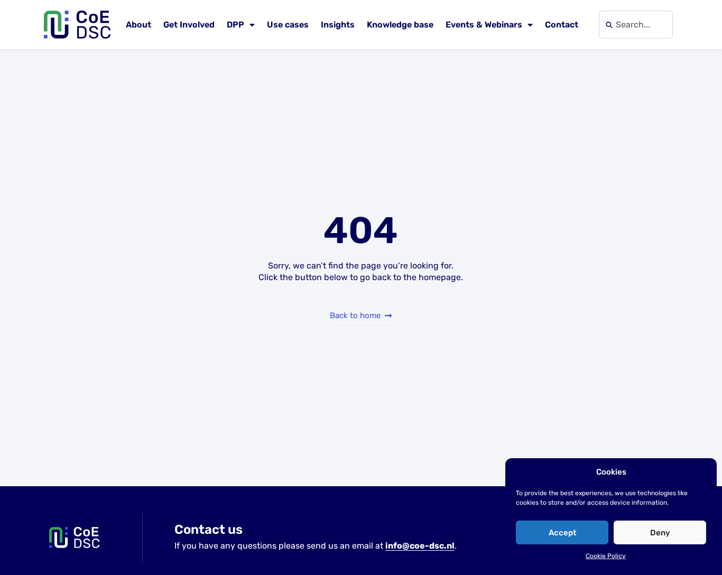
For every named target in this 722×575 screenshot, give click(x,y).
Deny (660, 532)
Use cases (288, 25)
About (138, 25)
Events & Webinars (484, 25)
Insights (338, 25)
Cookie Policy (606, 556)
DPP (235, 25)
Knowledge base (400, 25)
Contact (561, 25)
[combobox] (636, 25)
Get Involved (189, 25)
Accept (562, 532)
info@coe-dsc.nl (420, 546)
